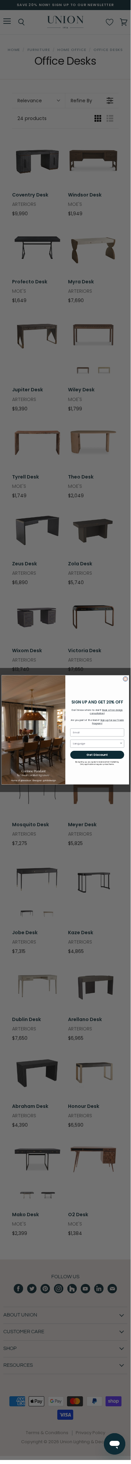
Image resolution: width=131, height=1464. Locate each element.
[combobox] (96, 743)
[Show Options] (121, 743)
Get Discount (97, 755)
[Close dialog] (125, 679)
